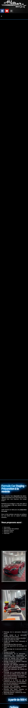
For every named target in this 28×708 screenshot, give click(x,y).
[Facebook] (2, 11)
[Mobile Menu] (1, 16)
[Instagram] (11, 11)
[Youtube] (7, 11)
